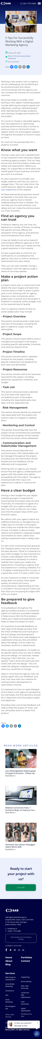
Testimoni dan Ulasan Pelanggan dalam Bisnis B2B (20, 845)
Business (21, 56)
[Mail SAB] (19, 950)
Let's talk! (21, 887)
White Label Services (9, 1016)
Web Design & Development (10, 978)
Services (10, 973)
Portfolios (26, 957)
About (8, 961)
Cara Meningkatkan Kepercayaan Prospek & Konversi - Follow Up (20, 772)
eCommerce (9, 991)
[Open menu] (39, 3)
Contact (25, 961)
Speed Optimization (25, 1009)
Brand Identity (26, 981)
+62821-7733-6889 (14, 931)
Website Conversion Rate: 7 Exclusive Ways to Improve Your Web (20, 809)
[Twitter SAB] (10, 950)
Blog (8, 964)
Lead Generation (25, 1003)
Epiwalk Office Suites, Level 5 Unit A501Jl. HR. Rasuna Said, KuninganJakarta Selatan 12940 (19, 922)
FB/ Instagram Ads (10, 1007)
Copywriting (25, 977)
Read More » (10, 776)
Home (8, 957)
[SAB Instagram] (15, 950)
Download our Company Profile (21, 938)
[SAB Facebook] (6, 950)
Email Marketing (9, 1001)
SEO (6, 995)
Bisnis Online (13, 56)
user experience (9, 189)
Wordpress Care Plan (26, 1015)
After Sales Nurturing (25, 987)
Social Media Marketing (10, 985)
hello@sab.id (12, 929)
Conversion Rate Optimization (25, 995)
